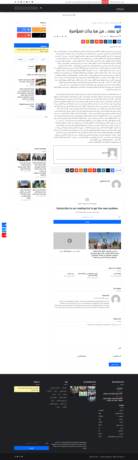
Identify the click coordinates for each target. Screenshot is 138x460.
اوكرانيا (65, 394)
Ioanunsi (105, 295)
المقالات (112, 23)
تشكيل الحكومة (63, 397)
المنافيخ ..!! (31, 66)
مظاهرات (64, 407)
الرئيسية (117, 23)
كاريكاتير (120, 431)
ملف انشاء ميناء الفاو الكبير (115, 436)
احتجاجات (64, 388)
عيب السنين (70, 273)
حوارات (121, 419)
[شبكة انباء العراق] (110, 8)
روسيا (52, 400)
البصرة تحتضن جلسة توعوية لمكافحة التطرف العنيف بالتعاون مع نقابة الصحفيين (24, 166)
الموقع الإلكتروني (81, 356)
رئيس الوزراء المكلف (62, 400)
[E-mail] (118, 162)
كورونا (121, 433)
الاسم (119, 348)
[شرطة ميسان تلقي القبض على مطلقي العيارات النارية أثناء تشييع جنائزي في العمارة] (24, 184)
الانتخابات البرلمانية (54, 388)
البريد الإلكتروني (117, 356)
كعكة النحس (117, 273)
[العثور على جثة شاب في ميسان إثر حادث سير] (83, 394)
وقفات (58, 407)
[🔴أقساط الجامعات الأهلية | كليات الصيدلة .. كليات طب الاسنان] (41, 82)
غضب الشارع (63, 403)
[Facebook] (4, 225)
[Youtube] (4, 235)
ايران (59, 394)
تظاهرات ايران (53, 397)
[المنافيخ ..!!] (41, 68)
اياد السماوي (115, 36)
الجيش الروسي (63, 391)
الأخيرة (32, 59)
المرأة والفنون (119, 413)
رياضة (121, 422)
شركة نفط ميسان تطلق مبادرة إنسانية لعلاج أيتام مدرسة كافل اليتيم (39, 192)
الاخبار (121, 410)
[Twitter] (4, 230)
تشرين (54, 394)
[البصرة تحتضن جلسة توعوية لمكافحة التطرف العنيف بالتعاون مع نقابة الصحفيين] (24, 157)
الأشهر (43, 59)
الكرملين (49, 391)
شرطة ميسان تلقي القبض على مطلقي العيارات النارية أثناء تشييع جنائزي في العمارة (25, 194)
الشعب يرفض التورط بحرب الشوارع (36, 74)
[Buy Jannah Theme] (69, 15)
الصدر (55, 391)
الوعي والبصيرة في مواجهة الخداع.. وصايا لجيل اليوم (87, 274)
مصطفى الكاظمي (53, 403)
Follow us (36, 382)
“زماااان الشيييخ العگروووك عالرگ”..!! (26, 105)
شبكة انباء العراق (93, 456)
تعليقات (20, 59)
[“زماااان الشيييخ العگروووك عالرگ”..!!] (41, 106)
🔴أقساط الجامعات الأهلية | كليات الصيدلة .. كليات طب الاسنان (26, 82)
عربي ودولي (119, 425)
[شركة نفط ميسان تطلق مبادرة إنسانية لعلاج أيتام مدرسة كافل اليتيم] (39, 184)
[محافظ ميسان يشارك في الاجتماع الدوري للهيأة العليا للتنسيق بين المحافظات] (74, 394)
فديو (121, 428)
